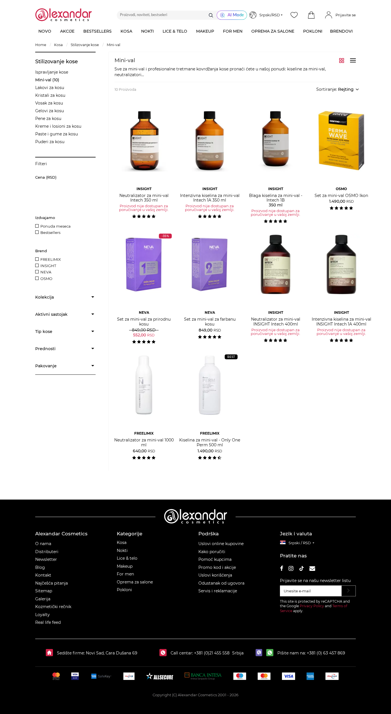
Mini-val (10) (47, 79)
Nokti (122, 550)
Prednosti (45, 348)
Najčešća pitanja (51, 583)
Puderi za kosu (49, 141)
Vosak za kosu (49, 103)
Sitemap (43, 590)
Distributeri (46, 551)
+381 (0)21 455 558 (211, 653)
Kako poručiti (211, 551)
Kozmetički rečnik (53, 606)
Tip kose (43, 331)
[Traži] (211, 15)
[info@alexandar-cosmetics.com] (312, 569)
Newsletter (46, 559)
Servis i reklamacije (217, 590)
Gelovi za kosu (49, 110)
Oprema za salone (135, 582)
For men (125, 574)
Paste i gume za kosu (56, 134)
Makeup (125, 566)
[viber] (260, 653)
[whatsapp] (271, 653)
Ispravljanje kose (51, 72)
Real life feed (48, 622)
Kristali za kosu (50, 95)
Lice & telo (127, 558)
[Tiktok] (301, 569)
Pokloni (124, 589)
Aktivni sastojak (51, 314)
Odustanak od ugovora (221, 583)
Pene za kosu (48, 118)
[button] (311, 15)
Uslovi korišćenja (215, 575)
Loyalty (42, 614)
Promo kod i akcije (217, 567)
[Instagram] (291, 569)
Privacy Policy (312, 606)
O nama (43, 543)
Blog (40, 567)
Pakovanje (46, 365)
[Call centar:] (164, 653)
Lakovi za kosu (49, 87)
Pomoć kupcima (215, 559)
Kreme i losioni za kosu (58, 126)
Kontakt (43, 575)
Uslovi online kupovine (221, 543)
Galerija (42, 598)
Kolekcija (44, 297)
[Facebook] (281, 569)
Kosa (122, 542)
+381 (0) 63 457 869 (326, 653)
